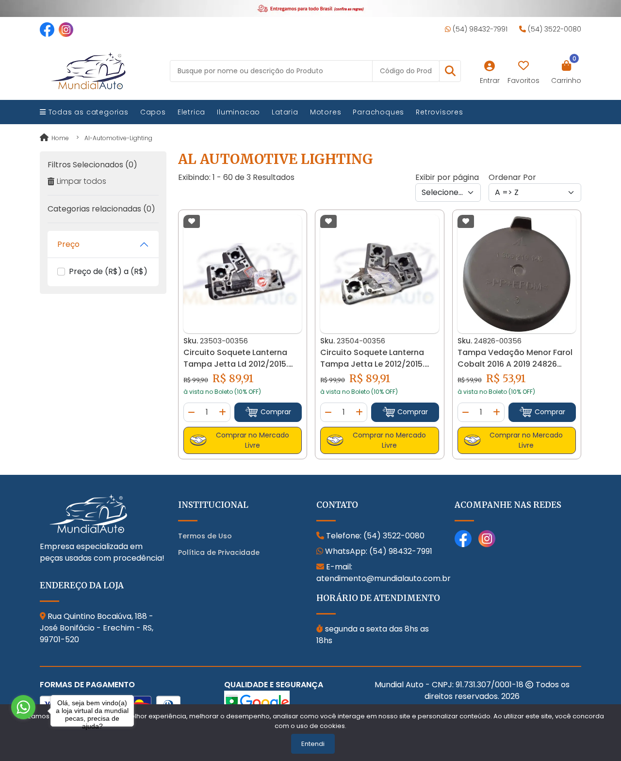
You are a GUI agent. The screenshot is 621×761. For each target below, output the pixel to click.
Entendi (313, 743)
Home (59, 138)
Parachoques (378, 112)
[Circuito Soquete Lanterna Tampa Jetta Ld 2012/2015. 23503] (242, 274)
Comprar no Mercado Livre (252, 440)
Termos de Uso (205, 536)
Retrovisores (439, 112)
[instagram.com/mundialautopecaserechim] (66, 29)
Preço (68, 244)
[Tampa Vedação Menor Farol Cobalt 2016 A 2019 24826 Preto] (517, 274)
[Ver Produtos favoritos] (523, 66)
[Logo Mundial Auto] (88, 70)
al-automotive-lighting (118, 138)
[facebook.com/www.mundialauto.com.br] (47, 29)
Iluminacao (238, 112)
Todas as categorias (87, 112)
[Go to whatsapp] (23, 707)
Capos (153, 112)
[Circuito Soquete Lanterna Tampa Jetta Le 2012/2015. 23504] (379, 274)
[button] (450, 71)
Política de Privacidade (219, 552)
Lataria (285, 112)
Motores (326, 112)
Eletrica (191, 112)
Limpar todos (81, 181)
